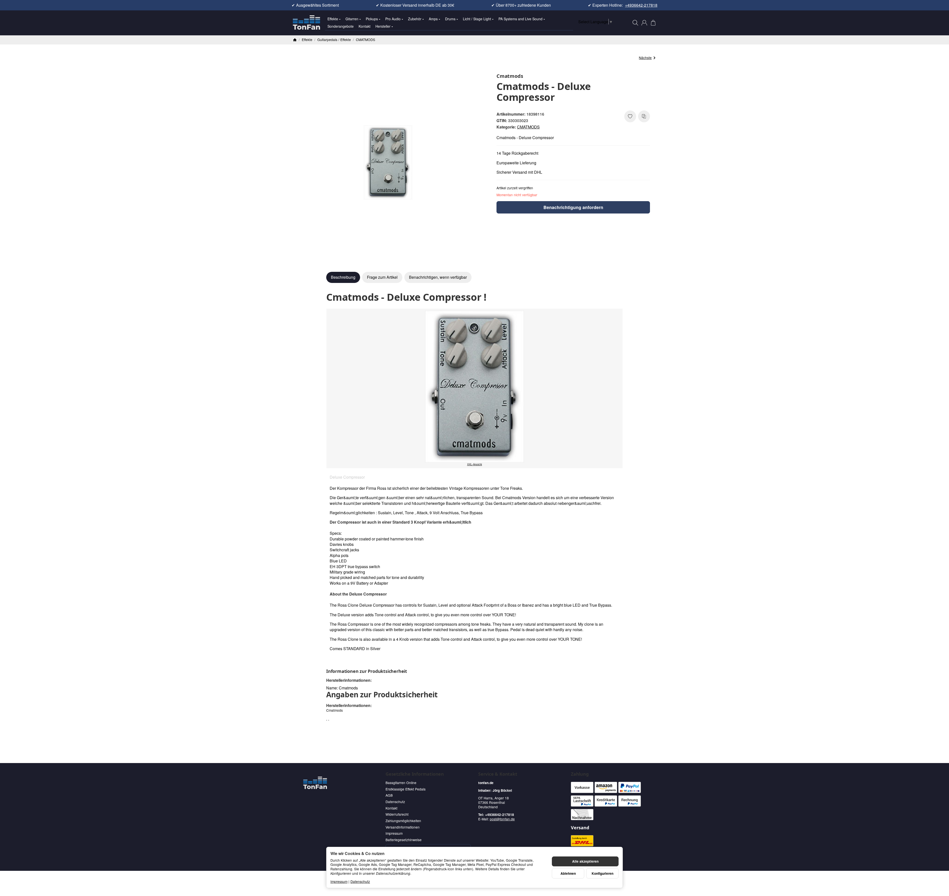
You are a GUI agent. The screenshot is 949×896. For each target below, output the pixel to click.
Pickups (372, 18)
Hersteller (382, 26)
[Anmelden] (644, 23)
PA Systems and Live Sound (520, 18)
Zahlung (580, 774)
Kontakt (364, 26)
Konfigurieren (602, 873)
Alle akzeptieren (585, 861)
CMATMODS (528, 127)
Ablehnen (568, 873)
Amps (433, 18)
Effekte (332, 18)
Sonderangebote (340, 26)
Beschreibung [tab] (343, 277)
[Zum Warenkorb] (653, 23)
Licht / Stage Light (477, 18)
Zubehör (414, 18)
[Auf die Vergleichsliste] (644, 116)
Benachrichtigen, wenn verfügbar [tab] (438, 277)
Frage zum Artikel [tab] (382, 277)
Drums (450, 18)
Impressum (338, 881)
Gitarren (351, 18)
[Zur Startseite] (306, 22)
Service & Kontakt (497, 774)
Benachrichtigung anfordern (573, 207)
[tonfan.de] (315, 783)
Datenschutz (360, 881)
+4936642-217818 (641, 5)
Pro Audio (393, 18)
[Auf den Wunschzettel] (630, 116)
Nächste (645, 57)
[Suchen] (635, 23)
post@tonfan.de (502, 818)
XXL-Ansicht (474, 464)
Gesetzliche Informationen (415, 774)
